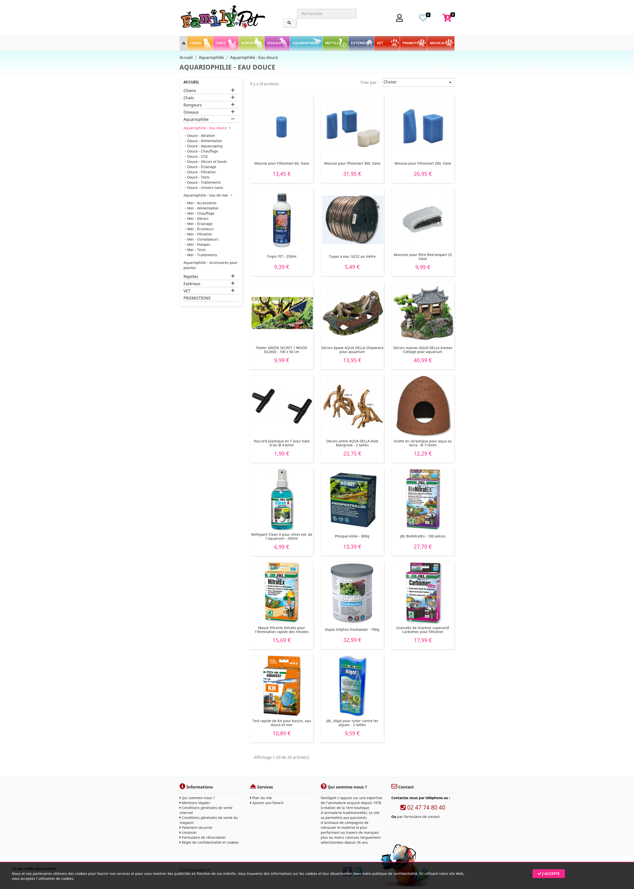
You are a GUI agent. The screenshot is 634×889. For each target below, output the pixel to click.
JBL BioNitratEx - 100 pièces (423, 536)
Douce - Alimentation (204, 140)
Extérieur (192, 283)
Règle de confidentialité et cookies (210, 842)
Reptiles (191, 276)
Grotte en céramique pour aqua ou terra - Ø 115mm (423, 443)
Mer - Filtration (199, 234)
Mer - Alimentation (202, 208)
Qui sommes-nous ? (198, 797)
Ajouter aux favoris (267, 802)
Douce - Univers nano (205, 187)
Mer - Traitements (202, 255)
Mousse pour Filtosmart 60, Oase (281, 163)
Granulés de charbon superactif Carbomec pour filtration (422, 629)
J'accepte (550, 873)
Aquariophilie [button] (305, 43)
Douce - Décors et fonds (207, 161)
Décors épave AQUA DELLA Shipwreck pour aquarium (352, 349)
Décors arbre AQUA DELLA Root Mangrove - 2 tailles (352, 443)
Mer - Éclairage (199, 223)
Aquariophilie (196, 119)
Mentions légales (195, 802)
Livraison (189, 832)
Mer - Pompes (198, 244)
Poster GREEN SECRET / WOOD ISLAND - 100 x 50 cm (281, 349)
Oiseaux (191, 112)
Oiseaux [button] (275, 43)
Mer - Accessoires (201, 203)
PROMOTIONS (413, 43)
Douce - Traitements (204, 182)
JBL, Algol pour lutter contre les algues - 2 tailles (352, 722)
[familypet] (223, 18)
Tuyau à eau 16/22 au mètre (352, 256)
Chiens (190, 90)
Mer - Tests (196, 249)
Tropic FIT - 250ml (281, 256)
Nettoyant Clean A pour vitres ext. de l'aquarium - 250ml (281, 536)
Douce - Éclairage (201, 166)
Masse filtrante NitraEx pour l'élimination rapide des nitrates (282, 629)
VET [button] (380, 43)
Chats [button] (221, 43)
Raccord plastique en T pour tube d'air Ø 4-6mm (282, 443)
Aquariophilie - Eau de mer (206, 195)
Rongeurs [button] (251, 43)
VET (187, 291)
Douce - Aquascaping (205, 146)
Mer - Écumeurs (200, 229)
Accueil (191, 81)
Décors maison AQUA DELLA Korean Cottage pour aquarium (422, 349)
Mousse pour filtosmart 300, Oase (352, 163)
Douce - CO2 (197, 156)
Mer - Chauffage (200, 213)
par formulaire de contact (418, 816)
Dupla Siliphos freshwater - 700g (352, 629)
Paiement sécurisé (196, 827)
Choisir (418, 82)
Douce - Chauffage (202, 151)
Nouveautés (441, 43)
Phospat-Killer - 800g (352, 536)
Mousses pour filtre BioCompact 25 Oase (423, 256)
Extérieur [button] (360, 43)
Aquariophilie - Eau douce (205, 128)
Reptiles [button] (333, 43)
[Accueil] (183, 41)
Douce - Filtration (201, 172)
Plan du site (261, 797)
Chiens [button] (196, 43)
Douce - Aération (201, 135)
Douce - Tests (198, 177)
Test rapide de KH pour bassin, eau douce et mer (281, 722)
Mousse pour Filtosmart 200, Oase (423, 163)
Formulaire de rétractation (203, 837)
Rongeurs (193, 105)
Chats (189, 98)
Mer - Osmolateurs (202, 239)
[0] (423, 19)
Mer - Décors (198, 218)
